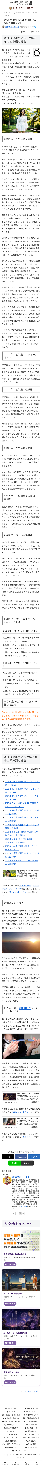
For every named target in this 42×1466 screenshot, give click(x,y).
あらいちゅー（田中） (21, 1176)
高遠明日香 (25, 1008)
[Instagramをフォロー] (20, 1213)
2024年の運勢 (15, 888)
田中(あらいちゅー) (12, 27)
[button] (27, 1163)
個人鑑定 (24, 1206)
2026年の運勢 (25, 885)
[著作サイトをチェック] (13, 1213)
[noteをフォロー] (26, 1213)
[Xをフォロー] (16, 1213)
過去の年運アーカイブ (18, 892)
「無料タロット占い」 (20, 1112)
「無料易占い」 (27, 1137)
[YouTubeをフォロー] (23, 1213)
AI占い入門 (11, 1431)
